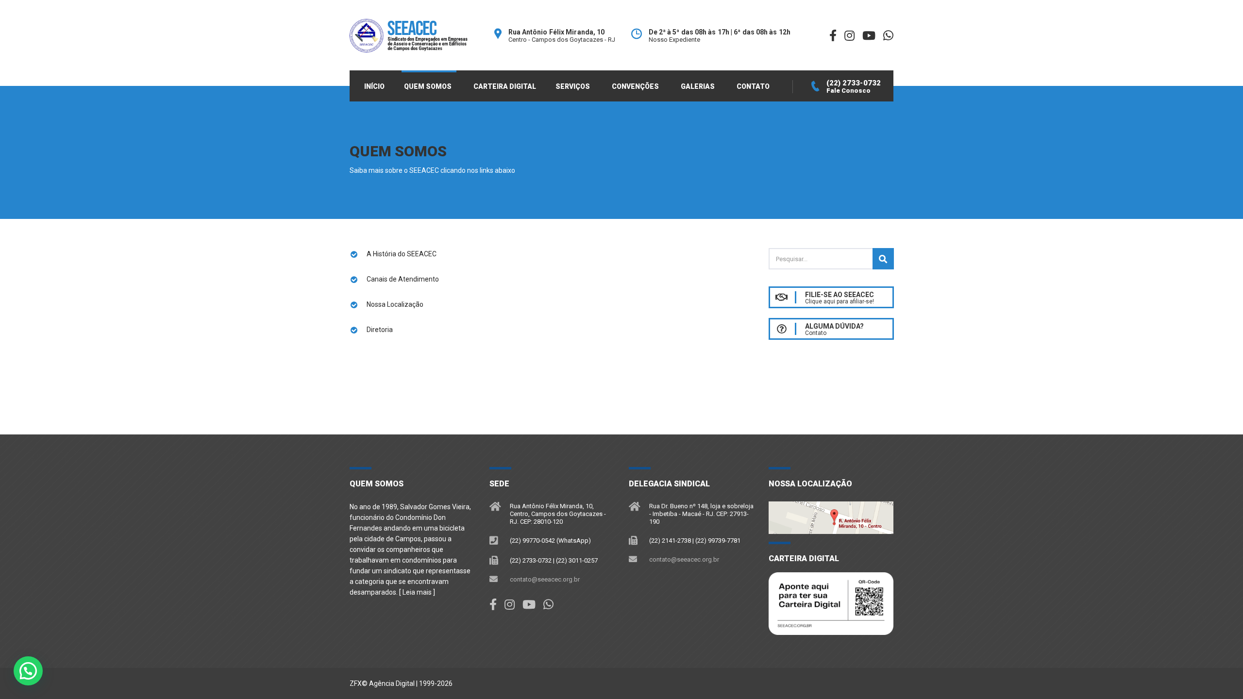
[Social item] (493, 605)
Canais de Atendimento (403, 279)
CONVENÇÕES (635, 86)
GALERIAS (698, 86)
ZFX (356, 683)
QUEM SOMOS (428, 86)
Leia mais (417, 592)
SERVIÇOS (572, 86)
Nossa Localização (395, 304)
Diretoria (380, 329)
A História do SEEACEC (402, 254)
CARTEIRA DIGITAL (504, 86)
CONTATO (753, 86)
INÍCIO (374, 86)
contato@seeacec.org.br (545, 579)
